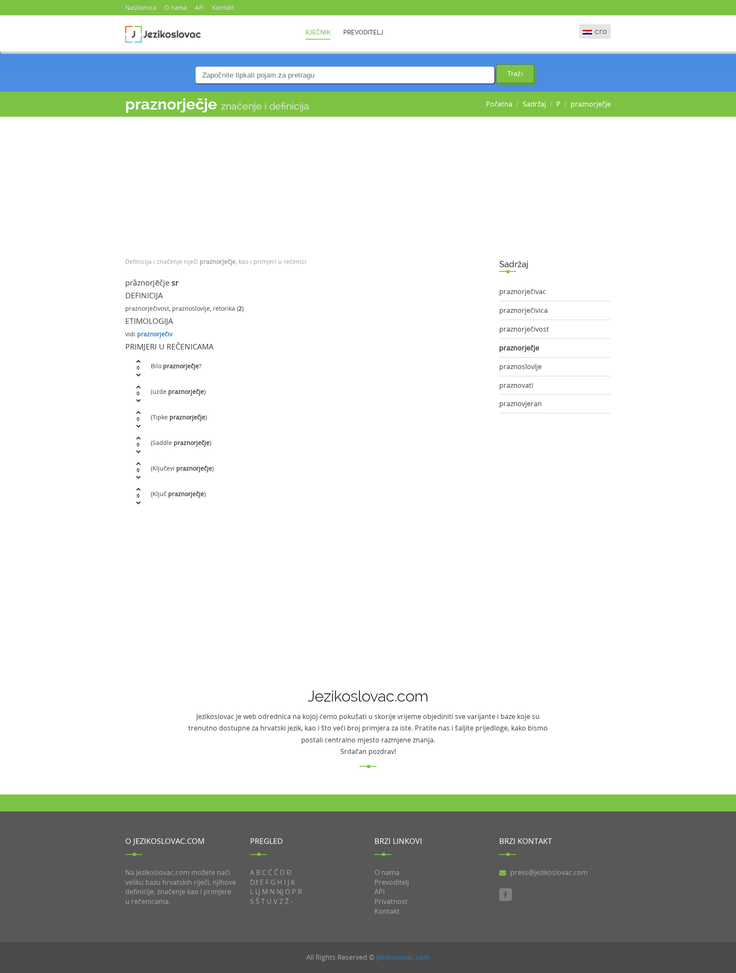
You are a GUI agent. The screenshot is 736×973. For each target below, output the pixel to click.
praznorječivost (524, 329)
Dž (254, 882)
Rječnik (318, 32)
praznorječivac (522, 291)
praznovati (516, 385)
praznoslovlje (520, 366)
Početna (499, 104)
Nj (279, 891)
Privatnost (391, 901)
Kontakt (223, 7)
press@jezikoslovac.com (549, 872)
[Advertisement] (305, 185)
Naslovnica (140, 7)
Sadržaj (534, 104)
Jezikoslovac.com (403, 957)
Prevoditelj (363, 32)
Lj (257, 891)
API (199, 7)
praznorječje (591, 104)
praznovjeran (520, 403)
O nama (175, 7)
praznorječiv (154, 334)
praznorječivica (523, 310)
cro (601, 31)
